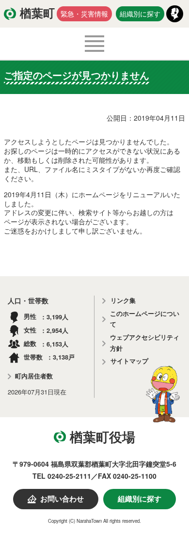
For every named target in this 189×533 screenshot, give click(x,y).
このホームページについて (144, 319)
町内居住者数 (34, 376)
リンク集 (123, 300)
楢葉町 (37, 13)
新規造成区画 (50, 268)
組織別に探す (140, 13)
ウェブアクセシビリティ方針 (144, 343)
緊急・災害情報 (84, 13)
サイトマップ (129, 361)
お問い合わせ (62, 499)
